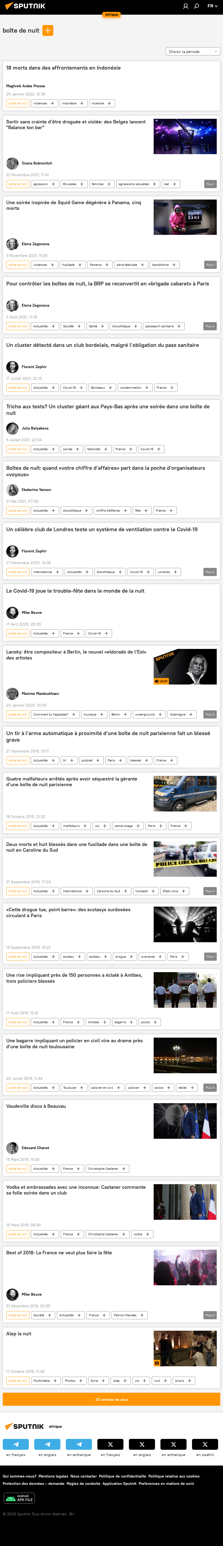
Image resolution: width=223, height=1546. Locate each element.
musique (89, 714)
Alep (116, 1381)
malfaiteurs (71, 826)
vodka (138, 1234)
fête (138, 510)
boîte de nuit (21, 30)
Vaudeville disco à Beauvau (36, 1106)
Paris (111, 760)
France (161, 387)
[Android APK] (19, 1499)
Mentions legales (53, 1476)
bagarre (120, 1022)
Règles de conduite (83, 1483)
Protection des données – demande (33, 1483)
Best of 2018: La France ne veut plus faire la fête (59, 1253)
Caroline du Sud (108, 891)
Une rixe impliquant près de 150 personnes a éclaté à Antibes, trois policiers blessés (74, 978)
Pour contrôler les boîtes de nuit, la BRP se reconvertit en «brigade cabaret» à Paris (107, 283)
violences (40, 103)
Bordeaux (98, 387)
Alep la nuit (18, 1334)
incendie (98, 103)
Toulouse (69, 1087)
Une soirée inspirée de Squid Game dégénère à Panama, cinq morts (73, 205)
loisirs (179, 1381)
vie (137, 1381)
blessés (135, 760)
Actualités (40, 326)
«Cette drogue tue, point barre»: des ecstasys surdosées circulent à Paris (68, 913)
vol (97, 826)
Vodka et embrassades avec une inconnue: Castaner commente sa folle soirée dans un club (76, 1190)
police (145, 1022)
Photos (70, 1381)
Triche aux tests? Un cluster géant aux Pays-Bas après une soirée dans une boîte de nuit (108, 409)
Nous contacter (83, 1476)
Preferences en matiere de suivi (166, 1483)
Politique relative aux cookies (174, 1476)
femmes (98, 184)
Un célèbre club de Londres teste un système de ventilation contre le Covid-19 (102, 529)
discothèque (121, 326)
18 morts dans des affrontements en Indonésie (63, 67)
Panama (95, 265)
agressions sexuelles (134, 184)
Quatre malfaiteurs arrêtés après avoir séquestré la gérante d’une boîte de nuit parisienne (71, 782)
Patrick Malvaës (125, 1315)
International (42, 572)
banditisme (160, 265)
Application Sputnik (120, 1483)
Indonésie (69, 103)
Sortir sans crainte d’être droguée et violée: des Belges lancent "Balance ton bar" (75, 125)
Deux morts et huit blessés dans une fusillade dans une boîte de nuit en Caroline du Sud (76, 847)
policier (133, 1087)
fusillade (68, 265)
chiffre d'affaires (108, 510)
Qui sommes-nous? (19, 1476)
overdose (148, 956)
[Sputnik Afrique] (27, 10)
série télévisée (127, 265)
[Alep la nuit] (185, 1348)
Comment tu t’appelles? (50, 714)
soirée (67, 449)
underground (145, 714)
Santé (93, 326)
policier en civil (102, 1087)
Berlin (116, 714)
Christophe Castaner (103, 1169)
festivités (93, 449)
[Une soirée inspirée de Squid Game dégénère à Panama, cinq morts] (185, 217)
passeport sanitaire (159, 326)
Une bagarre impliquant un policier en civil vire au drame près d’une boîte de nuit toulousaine (74, 1044)
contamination (130, 387)
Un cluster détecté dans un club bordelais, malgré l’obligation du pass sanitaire (102, 345)
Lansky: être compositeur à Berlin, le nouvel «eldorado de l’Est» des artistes (76, 655)
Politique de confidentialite (122, 1476)
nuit (157, 1381)
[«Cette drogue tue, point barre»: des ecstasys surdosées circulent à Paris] (185, 924)
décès (182, 1087)
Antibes (93, 1022)
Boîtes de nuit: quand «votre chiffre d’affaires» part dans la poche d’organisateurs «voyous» (105, 471)
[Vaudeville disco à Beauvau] (185, 1121)
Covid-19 (69, 387)
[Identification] (185, 6)
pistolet (87, 760)
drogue (120, 956)
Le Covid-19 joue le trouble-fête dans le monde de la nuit (75, 590)
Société (68, 326)
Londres (164, 572)
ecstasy (68, 956)
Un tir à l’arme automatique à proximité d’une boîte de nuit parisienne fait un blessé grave (108, 736)
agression (40, 184)
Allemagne (177, 714)
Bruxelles (69, 184)
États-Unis (170, 891)
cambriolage (123, 826)
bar (166, 184)
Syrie (94, 1381)
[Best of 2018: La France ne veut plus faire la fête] (185, 1268)
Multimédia (41, 1381)
